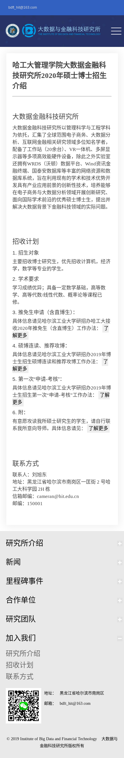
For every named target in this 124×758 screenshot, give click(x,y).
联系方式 (19, 676)
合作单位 (21, 600)
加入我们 (21, 638)
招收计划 (19, 665)
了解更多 (98, 428)
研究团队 (21, 619)
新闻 (13, 562)
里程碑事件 (24, 581)
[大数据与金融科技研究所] (52, 31)
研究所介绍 (24, 543)
